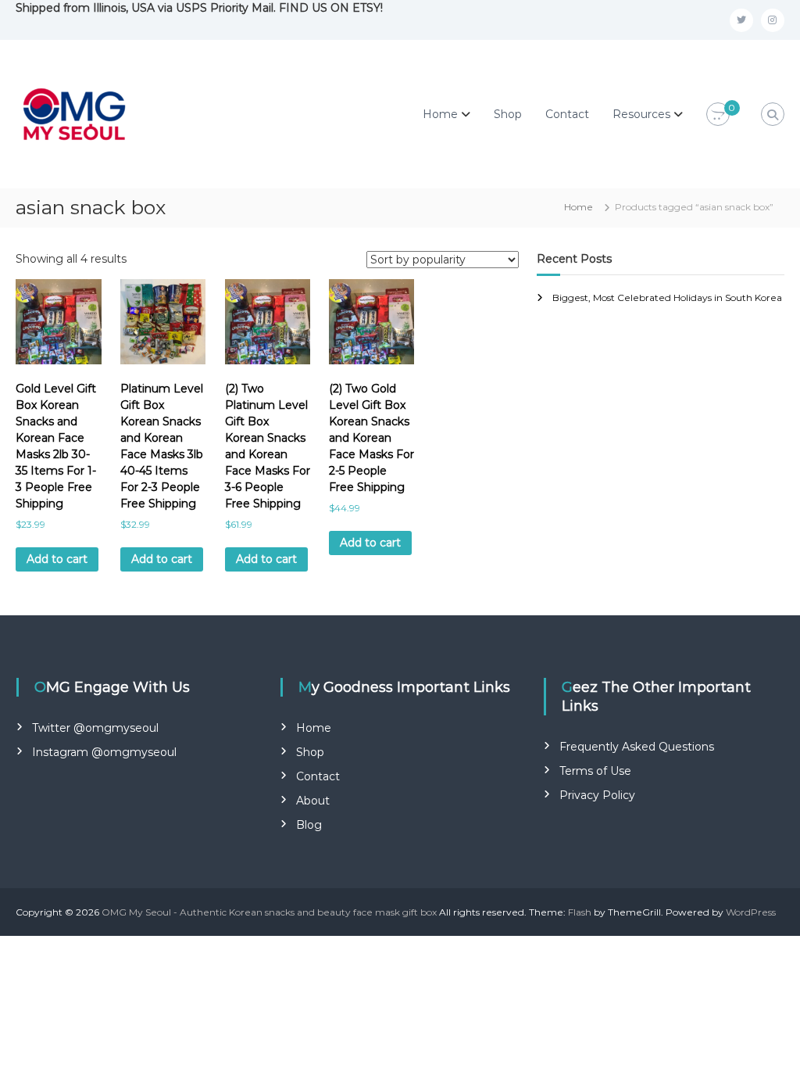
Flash (579, 912)
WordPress (751, 912)
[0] (718, 115)
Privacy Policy (597, 795)
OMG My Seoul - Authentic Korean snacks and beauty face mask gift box (269, 912)
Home (440, 114)
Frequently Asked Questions (636, 747)
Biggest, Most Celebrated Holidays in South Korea (667, 297)
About (313, 801)
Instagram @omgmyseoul (104, 752)
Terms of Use (595, 771)
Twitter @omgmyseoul (95, 728)
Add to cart (57, 559)
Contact (567, 114)
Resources (641, 114)
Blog (309, 825)
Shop (508, 114)
